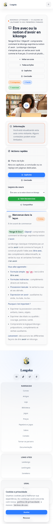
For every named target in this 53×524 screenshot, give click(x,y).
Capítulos (28, 71)
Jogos (26, 413)
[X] (30, 376)
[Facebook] (36, 376)
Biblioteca (26, 407)
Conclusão (28, 76)
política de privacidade (28, 502)
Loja (26, 402)
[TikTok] (23, 376)
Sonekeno (26, 473)
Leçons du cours (16, 187)
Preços (26, 419)
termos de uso (21, 505)
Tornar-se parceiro (26, 441)
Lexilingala (25, 468)
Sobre (26, 430)
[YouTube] (16, 376)
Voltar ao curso (28, 59)
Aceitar (26, 512)
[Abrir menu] (48, 4)
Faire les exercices (27, 199)
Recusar (26, 518)
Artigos (26, 396)
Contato (26, 436)
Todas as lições (28, 65)
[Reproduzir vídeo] (26, 105)
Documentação (26, 447)
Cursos (26, 390)
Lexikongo (26, 462)
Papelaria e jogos (26, 424)
